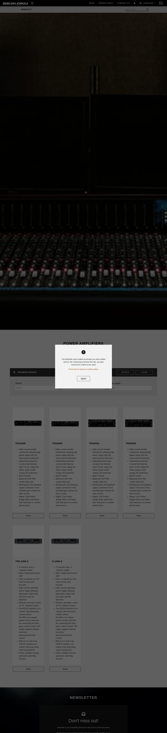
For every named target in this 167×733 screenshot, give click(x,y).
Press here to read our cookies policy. (84, 369)
